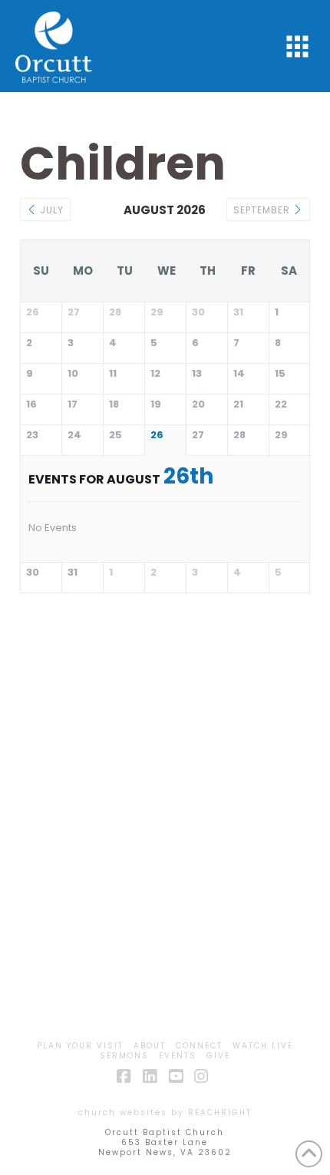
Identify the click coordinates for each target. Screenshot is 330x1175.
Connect (199, 1046)
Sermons (124, 1056)
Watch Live (263, 1046)
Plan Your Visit (80, 1046)
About (150, 1046)
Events (177, 1056)
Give (218, 1056)
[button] (297, 46)
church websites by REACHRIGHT (165, 1112)
